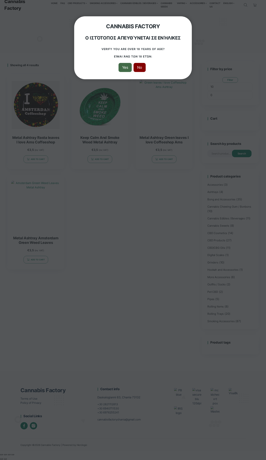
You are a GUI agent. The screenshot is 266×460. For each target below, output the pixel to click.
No (139, 67)
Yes (125, 67)
